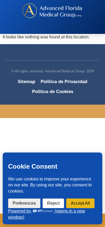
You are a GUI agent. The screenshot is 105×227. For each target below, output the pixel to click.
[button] (50, 29)
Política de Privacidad (64, 81)
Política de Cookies (52, 91)
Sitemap (26, 81)
